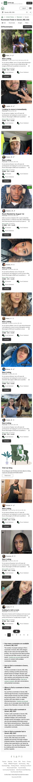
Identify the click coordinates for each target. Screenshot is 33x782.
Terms (15, 761)
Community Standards (9, 769)
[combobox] (14, 12)
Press (5, 763)
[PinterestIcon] (19, 757)
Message (6, 76)
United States (10, 17)
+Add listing (27, 26)
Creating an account (14, 657)
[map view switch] (16, 631)
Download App (6, 765)
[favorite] (2, 32)
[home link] (2, 8)
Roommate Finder (12, 767)
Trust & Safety (22, 767)
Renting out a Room (26, 765)
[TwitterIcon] (14, 757)
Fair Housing (22, 763)
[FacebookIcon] (11, 757)
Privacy (29, 761)
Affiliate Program (13, 763)
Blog (28, 763)
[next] (30, 12)
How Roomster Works (16, 772)
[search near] (2, 12)
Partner (4, 761)
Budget (20, 23)
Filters (26, 23)
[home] (2, 17)
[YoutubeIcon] (16, 757)
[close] (2, 3)
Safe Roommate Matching (23, 769)
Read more (8, 475)
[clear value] (27, 12)
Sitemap (10, 761)
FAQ (19, 761)
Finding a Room (15, 765)
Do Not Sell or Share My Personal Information (16, 774)
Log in (24, 8)
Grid (4, 23)
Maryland (19, 17)
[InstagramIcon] (21, 757)
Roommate (12, 23)
